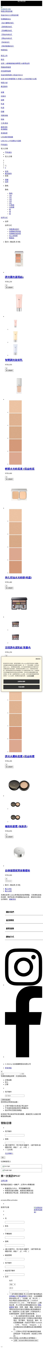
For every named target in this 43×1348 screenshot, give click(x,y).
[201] (15, 464)
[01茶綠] (15, 630)
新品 (2, 59)
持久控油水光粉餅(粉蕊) (18, 577)
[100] (15, 412)
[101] (15, 425)
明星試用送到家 (7, 11)
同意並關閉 (21, 687)
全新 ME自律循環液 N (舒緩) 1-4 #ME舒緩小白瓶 (19, 79)
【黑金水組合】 (7, 38)
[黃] (15, 342)
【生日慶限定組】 (7, 23)
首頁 (6, 171)
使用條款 (12, 1296)
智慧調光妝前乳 (14, 360)
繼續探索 (38, 658)
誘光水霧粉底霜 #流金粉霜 (19, 756)
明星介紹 (4, 83)
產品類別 (4, 86)
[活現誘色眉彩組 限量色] (19, 617)
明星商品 (4, 50)
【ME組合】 (5, 42)
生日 (6, 1277)
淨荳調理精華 (6, 71)
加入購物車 (9, 287)
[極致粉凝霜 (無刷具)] (19, 796)
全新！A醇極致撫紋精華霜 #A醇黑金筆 (15, 63)
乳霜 (2, 108)
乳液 (2, 104)
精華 (2, 100)
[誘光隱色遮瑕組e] (19, 272)
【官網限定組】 (7, 31)
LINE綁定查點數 (7, 137)
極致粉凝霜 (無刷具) (16, 826)
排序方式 (4, 217)
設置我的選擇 (21, 681)
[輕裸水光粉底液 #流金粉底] (19, 399)
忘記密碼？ (9, 1153)
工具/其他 (4, 123)
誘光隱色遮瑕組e (14, 277)
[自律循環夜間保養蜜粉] (19, 866)
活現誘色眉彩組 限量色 (18, 647)
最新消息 (4, 127)
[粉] (15, 329)
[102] (15, 438)
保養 (2, 92)
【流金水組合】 (7, 34)
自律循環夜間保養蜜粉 (17, 870)
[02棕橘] (15, 643)
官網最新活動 (6, 9)
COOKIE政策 (30, 675)
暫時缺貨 (8, 881)
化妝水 (3, 96)
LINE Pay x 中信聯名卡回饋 (11, 141)
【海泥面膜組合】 (7, 46)
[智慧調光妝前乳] (19, 316)
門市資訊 (4, 145)
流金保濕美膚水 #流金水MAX (12, 75)
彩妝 (2, 119)
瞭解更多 (12, 899)
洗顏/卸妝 (4, 115)
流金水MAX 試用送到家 (10, 15)
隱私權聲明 (22, 1296)
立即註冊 (4, 1181)
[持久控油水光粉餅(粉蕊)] (19, 508)
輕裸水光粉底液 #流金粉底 (19, 468)
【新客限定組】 (7, 27)
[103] (15, 451)
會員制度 (4, 133)
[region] (21, 674)
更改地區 (8, 1068)
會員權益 (4, 129)
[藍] (15, 355)
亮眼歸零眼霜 (6, 67)
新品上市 (4, 56)
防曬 (2, 111)
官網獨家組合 (6, 19)
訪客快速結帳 (6, 1099)
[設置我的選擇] (2, 1346)
